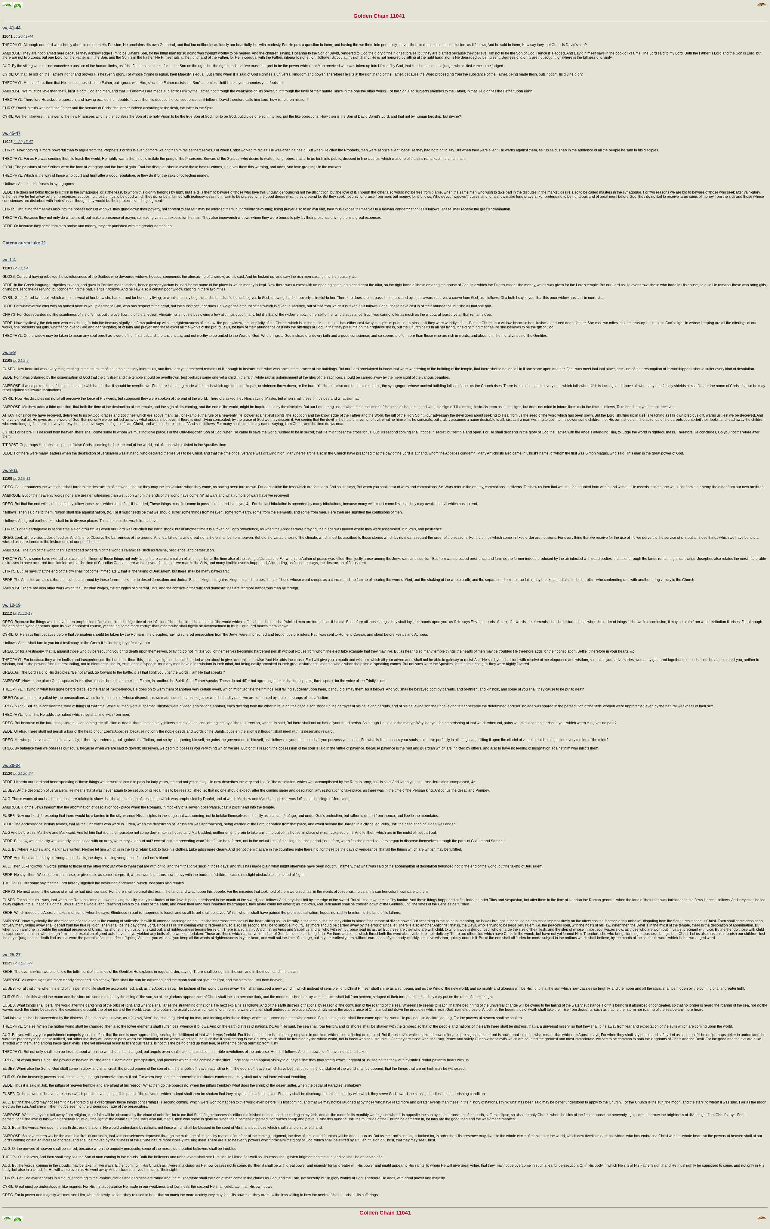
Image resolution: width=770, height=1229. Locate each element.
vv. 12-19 (11, 605)
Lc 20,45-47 (23, 142)
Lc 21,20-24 (23, 773)
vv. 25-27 (11, 954)
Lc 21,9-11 (21, 478)
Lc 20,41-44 (23, 36)
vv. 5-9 (9, 352)
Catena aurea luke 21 (24, 242)
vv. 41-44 (11, 27)
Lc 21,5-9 (21, 360)
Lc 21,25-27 (23, 963)
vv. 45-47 (11, 133)
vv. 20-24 (11, 765)
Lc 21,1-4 (21, 268)
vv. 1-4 (9, 259)
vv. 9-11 (10, 470)
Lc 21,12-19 (22, 613)
